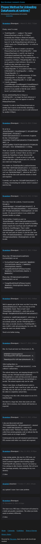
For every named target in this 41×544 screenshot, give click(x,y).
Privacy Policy (6, 534)
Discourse (13, 539)
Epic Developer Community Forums (13, 2)
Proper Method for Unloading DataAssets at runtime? (18, 8)
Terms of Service (31, 530)
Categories (11, 530)
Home (4, 530)
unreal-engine (9, 16)
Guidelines (20, 530)
